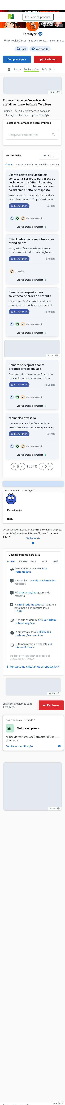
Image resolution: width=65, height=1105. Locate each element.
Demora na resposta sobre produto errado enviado (27, 367)
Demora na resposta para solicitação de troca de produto (30, 294)
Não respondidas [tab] (24, 164)
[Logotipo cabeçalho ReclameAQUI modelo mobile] (10, 17)
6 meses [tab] (11, 561)
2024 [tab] (44, 561)
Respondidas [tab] (41, 164)
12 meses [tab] (22, 561)
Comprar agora (17, 59)
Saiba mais (33, 538)
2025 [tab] (33, 561)
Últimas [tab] (9, 164)
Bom (23, 48)
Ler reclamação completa (30, 227)
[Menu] (60, 17)
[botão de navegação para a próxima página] (42, 466)
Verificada (42, 48)
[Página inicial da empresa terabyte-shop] (9, 69)
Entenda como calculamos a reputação (32, 666)
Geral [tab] (55, 561)
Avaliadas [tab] (55, 164)
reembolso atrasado (22, 418)
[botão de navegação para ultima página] (49, 466)
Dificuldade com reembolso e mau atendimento (31, 241)
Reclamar (51, 59)
